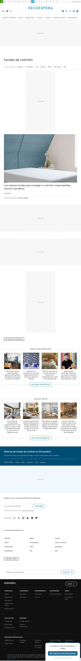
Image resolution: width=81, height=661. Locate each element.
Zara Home (57, 67)
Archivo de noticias (15, 339)
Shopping (7, 193)
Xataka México (9, 640)
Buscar (10, 11)
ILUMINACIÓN (72, 17)
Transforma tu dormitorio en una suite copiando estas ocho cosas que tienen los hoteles (31, 375)
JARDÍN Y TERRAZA (9, 17)
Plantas (17, 462)
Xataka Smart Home (9, 604)
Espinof (37, 597)
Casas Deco (40, 398)
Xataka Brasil (9, 643)
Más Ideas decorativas (40, 384)
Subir (70, 584)
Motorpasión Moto (69, 598)
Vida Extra (23, 597)
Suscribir (39, 506)
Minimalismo (34, 542)
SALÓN (20, 17)
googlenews (77, 11)
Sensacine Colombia (38, 646)
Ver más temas (11, 559)
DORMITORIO (30, 17)
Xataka (7, 594)
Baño (23, 462)
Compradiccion (9, 627)
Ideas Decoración (40, 349)
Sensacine (38, 594)
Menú (3, 11)
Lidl (37, 67)
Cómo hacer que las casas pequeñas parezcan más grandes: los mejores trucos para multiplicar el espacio (12, 375)
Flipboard (36, 517)
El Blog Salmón (25, 621)
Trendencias (8, 621)
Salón (49, 67)
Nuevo (7, 11)
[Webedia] (10, 583)
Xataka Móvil (9, 597)
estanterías (30, 462)
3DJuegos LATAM (23, 641)
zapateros (43, 462)
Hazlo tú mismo (60, 542)
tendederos (9, 551)
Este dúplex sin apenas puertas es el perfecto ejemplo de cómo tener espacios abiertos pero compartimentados (50, 424)
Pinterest (63, 11)
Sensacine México (38, 641)
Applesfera (8, 600)
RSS (27, 517)
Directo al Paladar (55, 594)
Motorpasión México (69, 641)
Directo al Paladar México (55, 641)
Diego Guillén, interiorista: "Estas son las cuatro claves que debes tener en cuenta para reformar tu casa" (69, 375)
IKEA (36, 462)
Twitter (70, 11)
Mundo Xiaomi (9, 608)
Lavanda (19, 67)
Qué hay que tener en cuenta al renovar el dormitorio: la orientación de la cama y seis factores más (50, 375)
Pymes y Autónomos (23, 625)
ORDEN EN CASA (59, 17)
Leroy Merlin (29, 67)
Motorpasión (69, 594)
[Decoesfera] (40, 8)
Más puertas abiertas (40, 438)
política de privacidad (28, 510)
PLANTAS (48, 17)
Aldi (65, 67)
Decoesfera (8, 624)
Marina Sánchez (10, 198)
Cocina (43, 67)
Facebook (66, 11)
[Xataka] (1, 1)
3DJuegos (23, 594)
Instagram (74, 11)
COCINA (40, 17)
